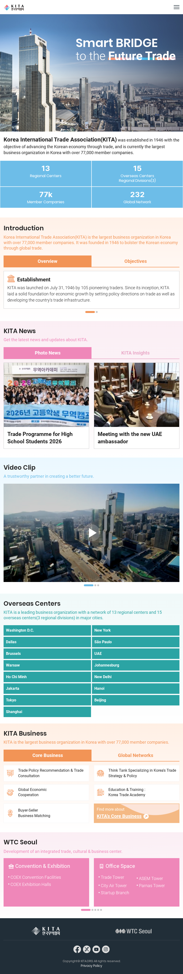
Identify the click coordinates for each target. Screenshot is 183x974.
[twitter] (87, 949)
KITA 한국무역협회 (45, 931)
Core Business (47, 755)
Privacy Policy (91, 965)
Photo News (48, 353)
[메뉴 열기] (176, 7)
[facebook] (77, 949)
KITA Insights (135, 353)
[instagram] (106, 949)
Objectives (135, 261)
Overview (47, 261)
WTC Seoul (133, 931)
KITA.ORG (14, 7)
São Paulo (103, 642)
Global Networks (135, 755)
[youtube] (96, 949)
